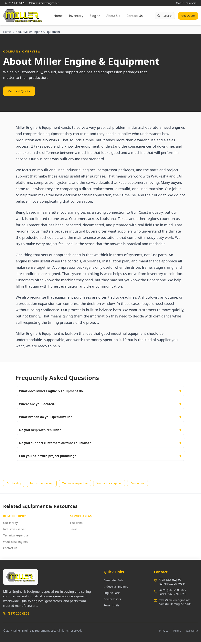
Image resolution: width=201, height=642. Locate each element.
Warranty (192, 630)
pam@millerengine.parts (175, 604)
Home (58, 16)
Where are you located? (100, 404)
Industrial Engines (116, 586)
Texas (73, 529)
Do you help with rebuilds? (100, 430)
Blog (93, 16)
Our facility (13, 483)
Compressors (112, 599)
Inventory (76, 16)
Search (168, 15)
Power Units (111, 605)
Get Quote (188, 15)
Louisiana (76, 523)
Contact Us (134, 16)
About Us (113, 16)
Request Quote (19, 91)
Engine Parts (112, 593)
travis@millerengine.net (174, 600)
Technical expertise (75, 483)
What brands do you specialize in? (100, 417)
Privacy (163, 630)
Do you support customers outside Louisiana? (100, 443)
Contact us (137, 483)
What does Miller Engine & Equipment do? (100, 391)
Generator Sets (113, 580)
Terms (177, 630)
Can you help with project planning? (100, 456)
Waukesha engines (109, 483)
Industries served (41, 483)
